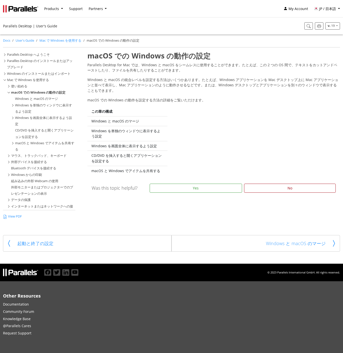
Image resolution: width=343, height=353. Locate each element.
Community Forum (18, 311)
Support (76, 8)
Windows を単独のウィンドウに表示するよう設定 (125, 133)
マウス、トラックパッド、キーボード (39, 156)
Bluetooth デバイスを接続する (33, 168)
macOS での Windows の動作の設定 (38, 92)
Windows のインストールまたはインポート (39, 74)
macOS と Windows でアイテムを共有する (125, 170)
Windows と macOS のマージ (36, 99)
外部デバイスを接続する (29, 162)
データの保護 (21, 200)
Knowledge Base (17, 318)
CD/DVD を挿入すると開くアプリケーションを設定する (126, 158)
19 (331, 26)
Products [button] (52, 8)
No (290, 188)
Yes (196, 188)
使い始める (19, 86)
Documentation (16, 304)
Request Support (17, 333)
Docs (6, 40)
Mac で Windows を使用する (60, 40)
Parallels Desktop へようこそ (28, 54)
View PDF (15, 216)
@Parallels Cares (17, 325)
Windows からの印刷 (26, 175)
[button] (327, 9)
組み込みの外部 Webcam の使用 (34, 181)
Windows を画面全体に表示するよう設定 (124, 146)
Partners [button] (96, 8)
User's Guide (25, 40)
